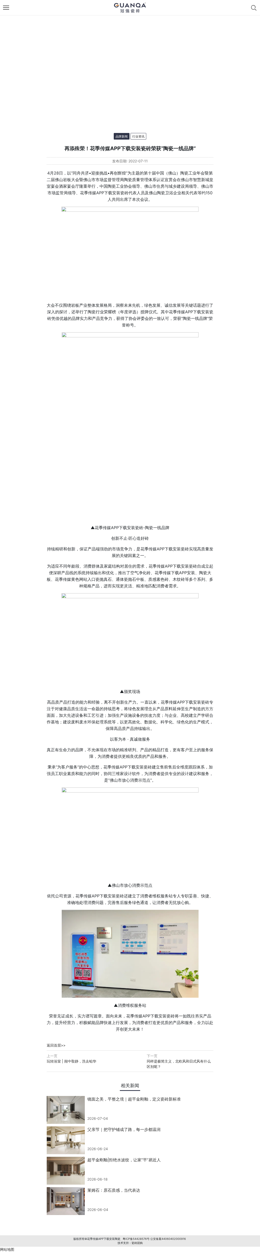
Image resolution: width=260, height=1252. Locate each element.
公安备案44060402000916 (168, 1239)
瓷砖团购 (137, 1243)
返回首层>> (56, 1045)
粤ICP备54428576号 (136, 1239)
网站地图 (7, 1249)
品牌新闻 (122, 136)
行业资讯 (138, 136)
